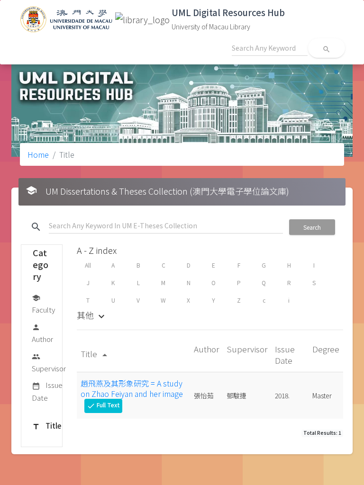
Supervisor (49, 362)
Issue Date (47, 391)
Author (42, 333)
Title (46, 425)
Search (312, 227)
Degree (325, 349)
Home (38, 154)
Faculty (43, 304)
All (88, 265)
